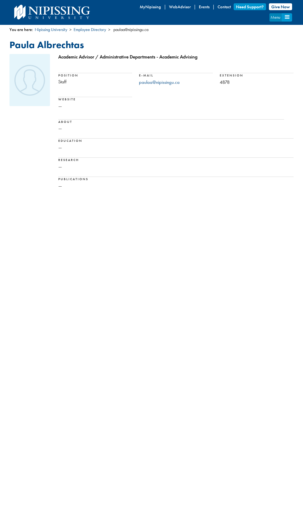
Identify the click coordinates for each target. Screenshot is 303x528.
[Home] (52, 12)
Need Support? (250, 6)
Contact (224, 6)
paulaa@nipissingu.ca (159, 82)
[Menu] (287, 17)
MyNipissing (150, 6)
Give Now (280, 6)
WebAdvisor (180, 6)
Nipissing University (51, 29)
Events (204, 6)
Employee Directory (90, 29)
